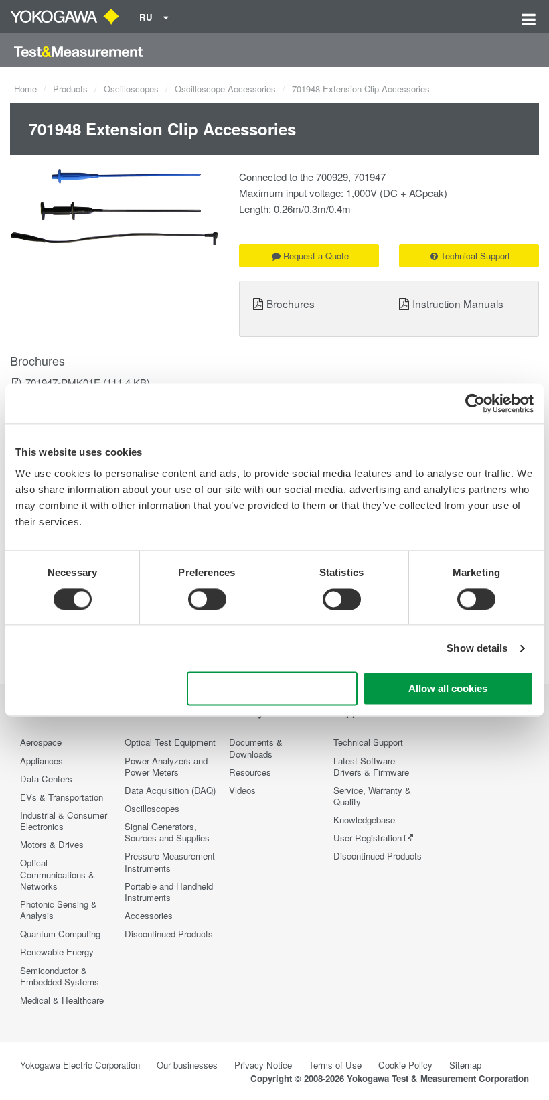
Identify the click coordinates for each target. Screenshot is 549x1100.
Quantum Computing (60, 933)
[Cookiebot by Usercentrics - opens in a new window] (475, 403)
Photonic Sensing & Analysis (58, 910)
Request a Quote (316, 255)
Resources (250, 772)
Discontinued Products (169, 933)
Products (70, 88)
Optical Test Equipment (170, 742)
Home (25, 88)
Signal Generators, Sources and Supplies (167, 832)
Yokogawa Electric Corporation (80, 1064)
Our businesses (187, 1064)
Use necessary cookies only (272, 689)
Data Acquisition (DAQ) (170, 790)
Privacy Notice (263, 1064)
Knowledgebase (364, 819)
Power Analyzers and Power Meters (166, 766)
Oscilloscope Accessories (225, 88)
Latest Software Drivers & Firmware (371, 766)
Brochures (290, 303)
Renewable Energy (57, 951)
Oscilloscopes (131, 88)
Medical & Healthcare (62, 999)
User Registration (367, 837)
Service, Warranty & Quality (372, 796)
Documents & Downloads (256, 748)
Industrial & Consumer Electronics (63, 821)
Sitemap (465, 1064)
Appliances (41, 760)
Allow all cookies (447, 689)
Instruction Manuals (457, 303)
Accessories (149, 915)
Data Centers (46, 778)
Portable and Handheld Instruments (169, 892)
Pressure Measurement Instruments (170, 861)
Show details (477, 648)
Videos (242, 790)
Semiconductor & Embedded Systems (59, 976)
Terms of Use (335, 1064)
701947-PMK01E (62, 382)
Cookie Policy (405, 1064)
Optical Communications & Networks (57, 874)
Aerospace (41, 742)
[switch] (207, 599)
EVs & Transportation (61, 796)
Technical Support (475, 255)
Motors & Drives (52, 844)
